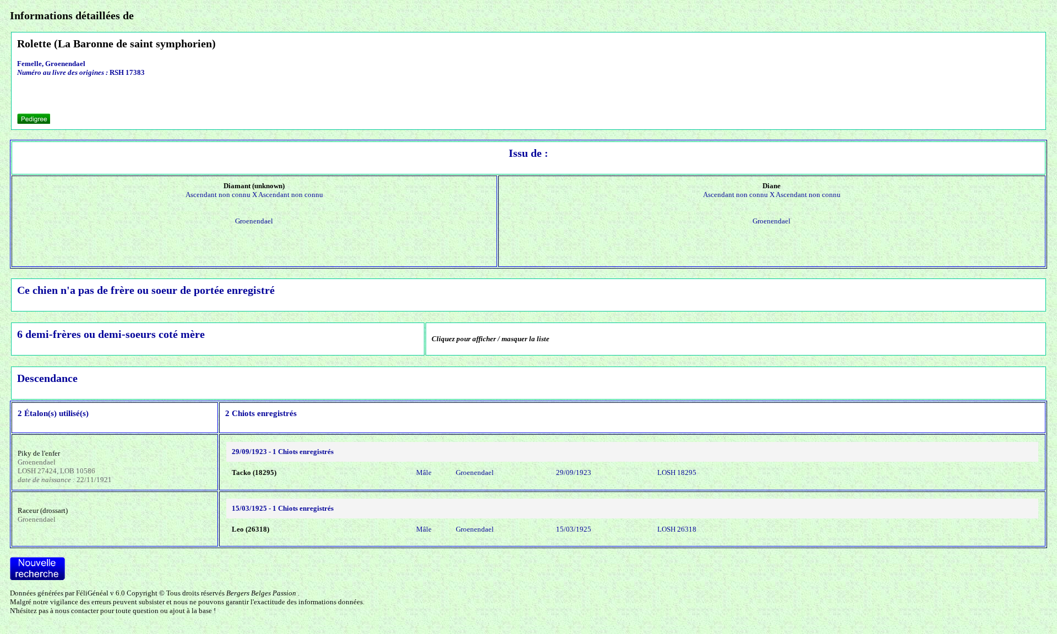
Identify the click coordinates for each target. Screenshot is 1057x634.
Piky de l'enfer (39, 453)
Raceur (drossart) (43, 510)
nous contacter (77, 610)
